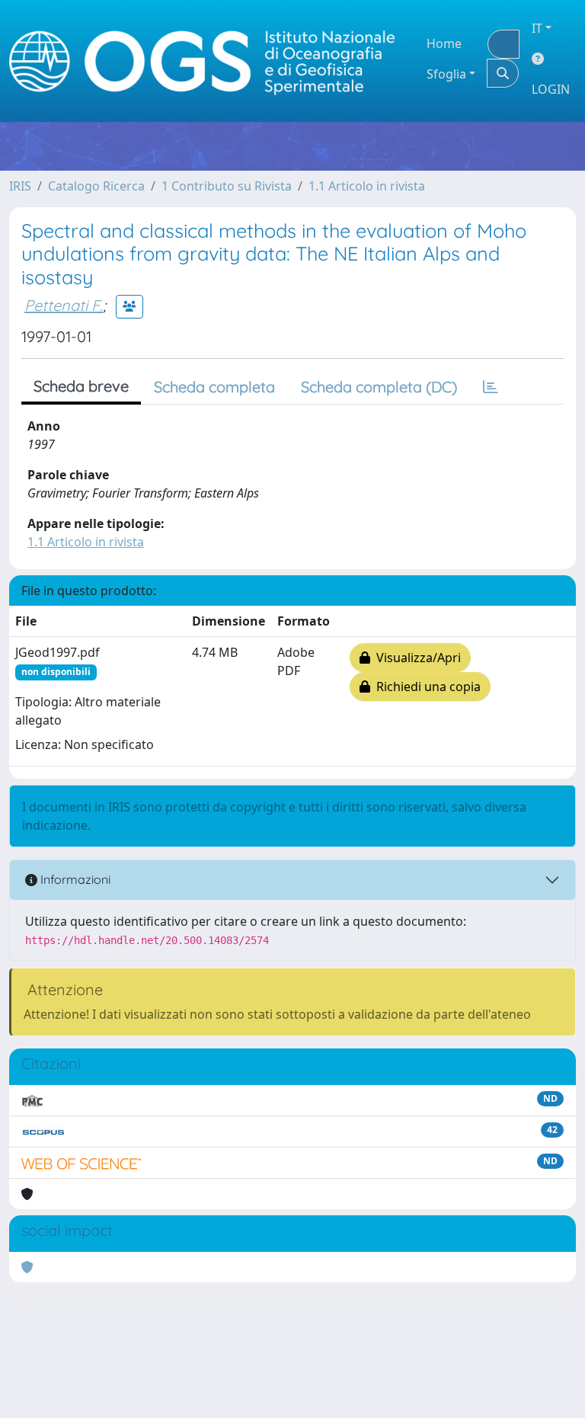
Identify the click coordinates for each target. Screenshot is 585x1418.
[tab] (490, 387)
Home (444, 43)
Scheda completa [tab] (214, 386)
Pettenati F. (63, 305)
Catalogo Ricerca (96, 186)
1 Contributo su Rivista (226, 186)
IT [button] (537, 28)
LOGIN (551, 89)
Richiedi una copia (425, 686)
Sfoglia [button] (446, 74)
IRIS (20, 186)
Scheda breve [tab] (81, 385)
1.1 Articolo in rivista (366, 186)
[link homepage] (208, 61)
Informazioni (73, 879)
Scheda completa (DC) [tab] (379, 386)
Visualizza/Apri (415, 657)
